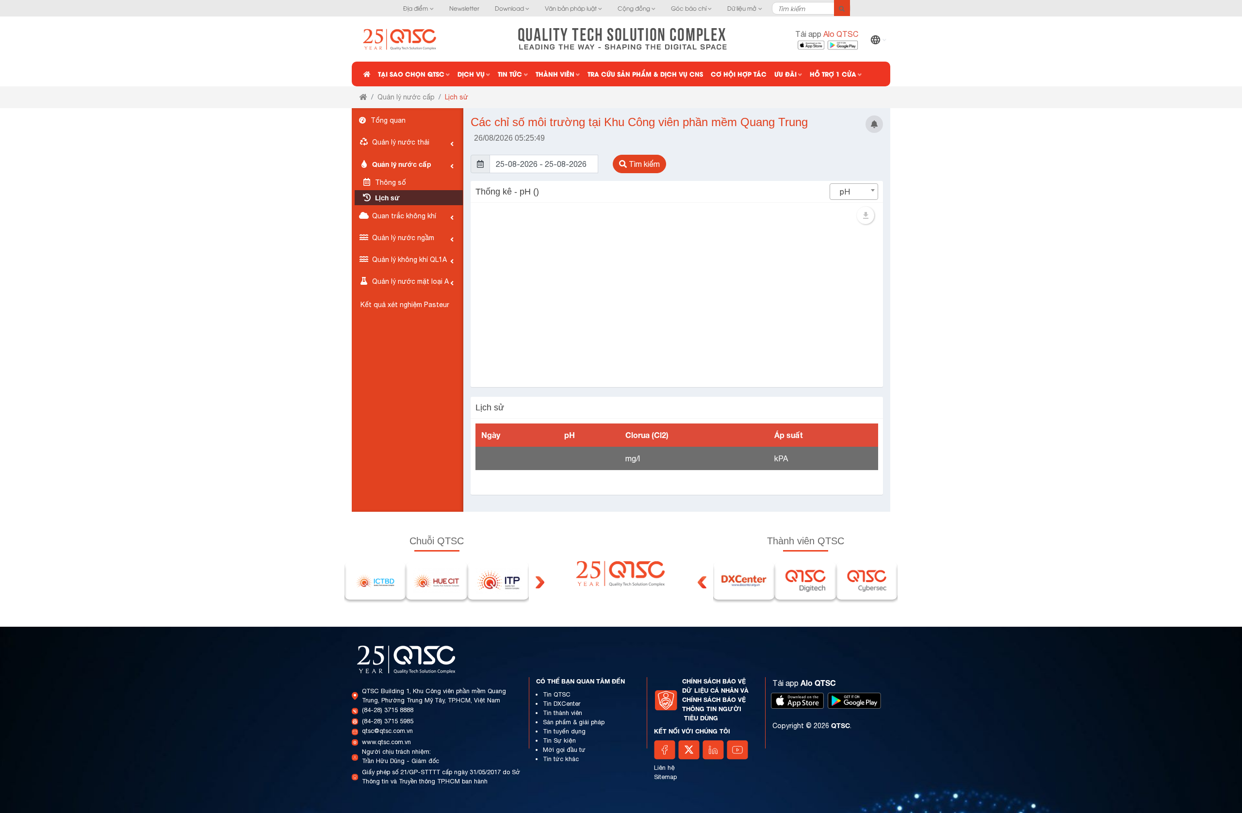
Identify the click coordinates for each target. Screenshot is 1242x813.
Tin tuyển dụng (564, 731)
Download (509, 8)
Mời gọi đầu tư (564, 749)
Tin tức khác (561, 759)
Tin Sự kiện (559, 740)
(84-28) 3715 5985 (387, 721)
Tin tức (510, 73)
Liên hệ (664, 767)
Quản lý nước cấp (406, 97)
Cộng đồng (634, 8)
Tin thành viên (562, 712)
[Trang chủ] (363, 97)
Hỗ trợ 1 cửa (833, 73)
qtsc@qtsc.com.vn (387, 730)
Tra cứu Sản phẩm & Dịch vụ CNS (645, 73)
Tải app (826, 34)
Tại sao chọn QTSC (411, 73)
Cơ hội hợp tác (739, 73)
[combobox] (854, 191)
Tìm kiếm (643, 164)
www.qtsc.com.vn (386, 742)
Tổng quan (387, 120)
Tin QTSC (557, 694)
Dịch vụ (471, 73)
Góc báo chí (688, 8)
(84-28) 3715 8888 (387, 710)
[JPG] (865, 215)
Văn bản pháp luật (571, 8)
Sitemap (665, 776)
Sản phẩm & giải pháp (574, 722)
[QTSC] (400, 38)
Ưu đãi (785, 73)
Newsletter (464, 8)
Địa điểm (415, 8)
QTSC (840, 725)
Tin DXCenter (561, 703)
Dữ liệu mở (741, 8)
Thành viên (555, 73)
